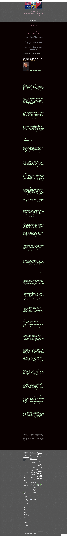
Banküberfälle (35, 38)
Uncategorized (36, 36)
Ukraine (41, 477)
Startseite (31, 20)
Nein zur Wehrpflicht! (26, 465)
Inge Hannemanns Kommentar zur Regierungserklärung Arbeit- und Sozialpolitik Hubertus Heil (26, 514)
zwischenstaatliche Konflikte (37, 48)
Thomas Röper (40, 476)
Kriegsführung (28, 43)
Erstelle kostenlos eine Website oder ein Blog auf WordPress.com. (30, 533)
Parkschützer (32, 490)
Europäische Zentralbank (40, 459)
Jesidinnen (38, 41)
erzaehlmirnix (25, 488)
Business (38, 38)
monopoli (25, 479)
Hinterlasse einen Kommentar (34, 49)
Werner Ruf (40, 47)
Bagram (31, 38)
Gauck (41, 461)
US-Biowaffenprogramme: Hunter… (26, 500)
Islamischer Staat (30, 41)
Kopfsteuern (40, 42)
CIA (39, 38)
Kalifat (40, 41)
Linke (41, 467)
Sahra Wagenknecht (39, 473)
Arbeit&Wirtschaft (33, 465)
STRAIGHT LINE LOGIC (26, 478)
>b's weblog (32, 462)
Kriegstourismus (31, 43)
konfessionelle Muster (36, 42)
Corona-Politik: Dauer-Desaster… (26, 498)
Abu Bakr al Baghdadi (33, 37)
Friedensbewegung (38, 461)
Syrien (38, 46)
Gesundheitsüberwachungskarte (39, 462)
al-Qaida (40, 454)
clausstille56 (25, 474)
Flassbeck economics (33, 480)
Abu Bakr (30, 37)
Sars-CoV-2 (40, 474)
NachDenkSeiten (41, 468)
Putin (41, 471)
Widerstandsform (28, 48)
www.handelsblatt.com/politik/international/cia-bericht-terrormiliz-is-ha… (33, 432)
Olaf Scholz (39, 471)
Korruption (25, 43)
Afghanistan (40, 453)
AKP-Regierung (40, 37)
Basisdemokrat (25, 482)
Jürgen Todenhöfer (35, 41)
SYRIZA (37, 476)
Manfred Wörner (38, 43)
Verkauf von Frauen (30, 47)
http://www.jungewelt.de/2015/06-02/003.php (29, 60)
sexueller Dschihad (29, 46)
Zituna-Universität (32, 48)
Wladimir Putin (38, 479)
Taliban (39, 46)
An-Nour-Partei (28, 38)
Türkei (39, 477)
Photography (25, 489)
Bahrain (33, 38)
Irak (25, 41)
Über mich (35, 20)
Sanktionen (38, 474)
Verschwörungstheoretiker (39, 478)
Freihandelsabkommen (39, 460)
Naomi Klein (38, 469)
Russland (41, 472)
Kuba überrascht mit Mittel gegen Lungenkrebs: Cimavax (26, 507)
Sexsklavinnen (25, 46)
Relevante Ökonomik (26, 472)
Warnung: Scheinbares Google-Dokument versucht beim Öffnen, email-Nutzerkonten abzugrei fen (26, 523)
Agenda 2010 (38, 454)
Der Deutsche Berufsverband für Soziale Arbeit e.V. (34, 472)
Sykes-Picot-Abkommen (34, 46)
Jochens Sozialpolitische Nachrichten (34, 13)
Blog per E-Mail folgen (25, 452)
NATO (41, 469)
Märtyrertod (41, 43)
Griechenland (39, 463)
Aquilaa (24, 467)
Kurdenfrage (34, 43)
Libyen (40, 467)
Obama (37, 471)
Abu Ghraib (37, 37)
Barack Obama (38, 457)
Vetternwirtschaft (34, 47)
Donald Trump (38, 458)
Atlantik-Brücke (40, 456)
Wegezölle (38, 47)
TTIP (37, 477)
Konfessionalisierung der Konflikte (30, 42)
